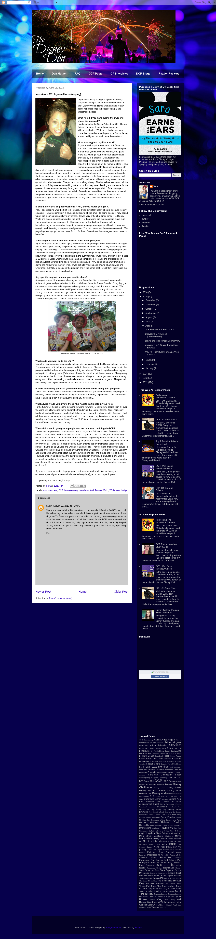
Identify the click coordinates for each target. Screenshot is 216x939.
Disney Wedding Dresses (152, 790)
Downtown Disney (152, 799)
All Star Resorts (156, 742)
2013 (145, 378)
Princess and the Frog (161, 862)
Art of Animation (158, 745)
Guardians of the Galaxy (161, 820)
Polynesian (144, 860)
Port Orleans (170, 860)
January (149, 368)
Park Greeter (175, 850)
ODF (175, 847)
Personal (170, 852)
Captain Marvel (167, 764)
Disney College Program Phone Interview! (167, 611)
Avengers (143, 748)
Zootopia (162, 907)
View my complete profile (151, 204)
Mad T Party (175, 831)
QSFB (159, 865)
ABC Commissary (146, 740)
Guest (49, 506)
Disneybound (145, 793)
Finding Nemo (174, 809)
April (148, 326)
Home (40, 73)
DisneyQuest (144, 796)
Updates (143, 899)
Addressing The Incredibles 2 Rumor (165, 396)
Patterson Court (155, 852)
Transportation (168, 891)
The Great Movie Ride (148, 881)
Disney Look (159, 788)
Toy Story (153, 889)
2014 (145, 374)
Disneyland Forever (173, 793)
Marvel (178, 836)
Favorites (171, 807)
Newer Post (43, 591)
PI (159, 855)
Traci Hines (175, 889)
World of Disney (159, 905)
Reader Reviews (168, 73)
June (148, 321)
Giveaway (176, 814)
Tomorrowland (168, 886)
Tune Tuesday (146, 894)
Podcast (178, 857)
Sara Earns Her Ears (149, 870)
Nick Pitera (166, 847)
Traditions (143, 891)
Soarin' (163, 875)
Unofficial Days (164, 896)
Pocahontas (165, 857)
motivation (143, 844)
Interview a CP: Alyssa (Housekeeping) (156, 335)
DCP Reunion (170, 781)
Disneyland (159, 793)
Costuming (163, 777)
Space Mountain (175, 876)
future (169, 815)
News (156, 847)
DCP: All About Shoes (166, 419)
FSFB (163, 815)
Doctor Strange (161, 796)
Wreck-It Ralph (171, 905)
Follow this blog (160, 677)
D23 (179, 777)
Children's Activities (165, 772)
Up (172, 896)
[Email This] (72, 486)
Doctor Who (172, 796)
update (178, 896)
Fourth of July (159, 812)
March (148, 360)
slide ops (143, 876)
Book (167, 756)
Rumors (178, 868)
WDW (160, 902)
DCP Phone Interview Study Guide (166, 545)
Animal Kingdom (173, 742)
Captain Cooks (153, 764)
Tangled (157, 878)
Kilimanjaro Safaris (146, 831)
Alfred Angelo (168, 739)
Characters (152, 772)
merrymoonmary (113, 927)
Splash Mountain (145, 878)
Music (172, 843)
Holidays (154, 822)
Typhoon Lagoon (174, 894)
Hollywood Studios (171, 822)
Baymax (158, 748)
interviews (84, 490)
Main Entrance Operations (168, 833)
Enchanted (176, 801)
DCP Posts (95, 73)
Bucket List (151, 758)
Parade (166, 850)
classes (142, 775)
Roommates (168, 868)
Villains (152, 899)
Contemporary (144, 777)
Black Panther (175, 753)
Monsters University (152, 841)
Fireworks (143, 812)
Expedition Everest (173, 804)
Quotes (166, 865)
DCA (152, 781)
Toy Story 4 (164, 889)
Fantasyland (161, 807)
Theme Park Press (147, 886)
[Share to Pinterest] (84, 486)
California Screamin (158, 761)
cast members (50, 490)
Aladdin (157, 740)
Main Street (145, 836)
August (149, 317)
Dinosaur (160, 785)
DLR (152, 796)
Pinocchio (165, 855)
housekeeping (71, 490)
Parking (142, 852)
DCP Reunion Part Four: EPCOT (161, 329)
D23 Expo (144, 781)
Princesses (177, 863)
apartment (143, 745)
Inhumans (177, 825)
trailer (150, 891)
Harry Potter (176, 820)
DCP (61, 490)
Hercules (143, 822)
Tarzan (164, 878)
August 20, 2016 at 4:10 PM (66, 506)
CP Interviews (119, 73)
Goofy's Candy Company (149, 817)
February (150, 364)
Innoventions (145, 828)
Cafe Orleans (165, 759)
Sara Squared (167, 870)
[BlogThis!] (75, 486)
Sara (155, 186)
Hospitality (144, 825)
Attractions (175, 745)
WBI (155, 902)
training (157, 891)
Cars (148, 767)
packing (142, 849)
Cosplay (154, 777)
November (150, 304)
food (151, 812)
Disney (168, 784)
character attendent (165, 770)
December (150, 300)
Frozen (157, 815)
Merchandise (145, 838)
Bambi (151, 748)
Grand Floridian (168, 817)
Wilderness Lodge (118, 490)
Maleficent (158, 836)
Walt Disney (170, 899)
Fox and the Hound (173, 812)
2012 (145, 382)
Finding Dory (161, 809)
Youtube (146, 222)
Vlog (159, 899)
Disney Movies (174, 788)
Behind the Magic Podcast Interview (162, 341)
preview (147, 863)
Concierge (153, 775)
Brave (142, 758)
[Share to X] (78, 486)
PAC (179, 847)
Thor (159, 886)
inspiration (156, 828)
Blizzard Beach (146, 756)
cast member (160, 766)
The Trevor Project (173, 883)
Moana (170, 839)
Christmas (177, 772)
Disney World (174, 790)
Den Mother (59, 73)
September (151, 313)
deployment (151, 784)
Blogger (138, 927)
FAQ (77, 73)
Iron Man (178, 828)
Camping (170, 761)
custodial (172, 777)
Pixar (153, 857)
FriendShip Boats (146, 815)
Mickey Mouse (160, 838)
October (149, 309)
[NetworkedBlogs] (160, 672)
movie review (154, 844)
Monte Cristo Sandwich (172, 841)
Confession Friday (171, 774)
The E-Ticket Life (174, 878)
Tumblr (145, 226)
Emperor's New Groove (157, 802)
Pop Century (157, 860)
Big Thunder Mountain (158, 753)
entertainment (145, 804)
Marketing (169, 836)
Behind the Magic (152, 751)
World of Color (146, 905)
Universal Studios (147, 896)
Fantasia (151, 807)
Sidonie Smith (174, 873)
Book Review (175, 756)
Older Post (121, 591)
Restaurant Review (154, 868)
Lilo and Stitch (162, 831)
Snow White (153, 875)
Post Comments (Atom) (60, 598)
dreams (165, 799)
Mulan (164, 844)
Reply (49, 533)
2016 (145, 292)
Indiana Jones (167, 825)
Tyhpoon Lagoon (160, 894)
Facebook (147, 215)
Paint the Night (155, 850)
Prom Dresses (146, 865)
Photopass (152, 855)
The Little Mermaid (154, 883)
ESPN (162, 804)
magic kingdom (147, 833)
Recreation (176, 865)
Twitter (145, 219)
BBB (164, 748)
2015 (145, 296)
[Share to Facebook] (81, 486)
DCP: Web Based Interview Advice (164, 467)
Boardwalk (159, 756)
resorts (142, 868)
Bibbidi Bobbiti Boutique (168, 751)
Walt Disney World (99, 490)
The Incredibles (165, 881)
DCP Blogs (143, 73)
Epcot (156, 804)
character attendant (147, 770)
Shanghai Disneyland (158, 873)
